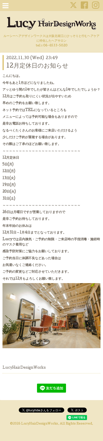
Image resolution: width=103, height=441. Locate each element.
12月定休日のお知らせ (37, 66)
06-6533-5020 (55, 45)
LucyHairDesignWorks (39, 424)
